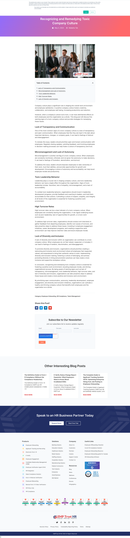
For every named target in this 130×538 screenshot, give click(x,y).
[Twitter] (57, 522)
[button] (93, 83)
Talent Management (73, 296)
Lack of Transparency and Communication (52, 88)
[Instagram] (69, 522)
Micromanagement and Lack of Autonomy (52, 91)
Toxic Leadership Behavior (47, 93)
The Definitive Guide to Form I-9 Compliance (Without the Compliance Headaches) (35, 377)
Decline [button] (92, 12)
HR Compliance (62, 296)
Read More (28, 395)
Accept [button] (86, 12)
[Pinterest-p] (73, 522)
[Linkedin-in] (65, 522)
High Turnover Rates (45, 96)
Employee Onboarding (49, 296)
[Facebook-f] (61, 522)
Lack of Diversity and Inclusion (48, 99)
